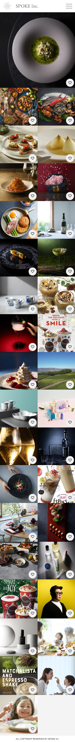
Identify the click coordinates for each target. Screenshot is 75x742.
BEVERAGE (44, 197)
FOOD (4, 84)
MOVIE (4, 231)
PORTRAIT (7, 348)
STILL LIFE (44, 122)
